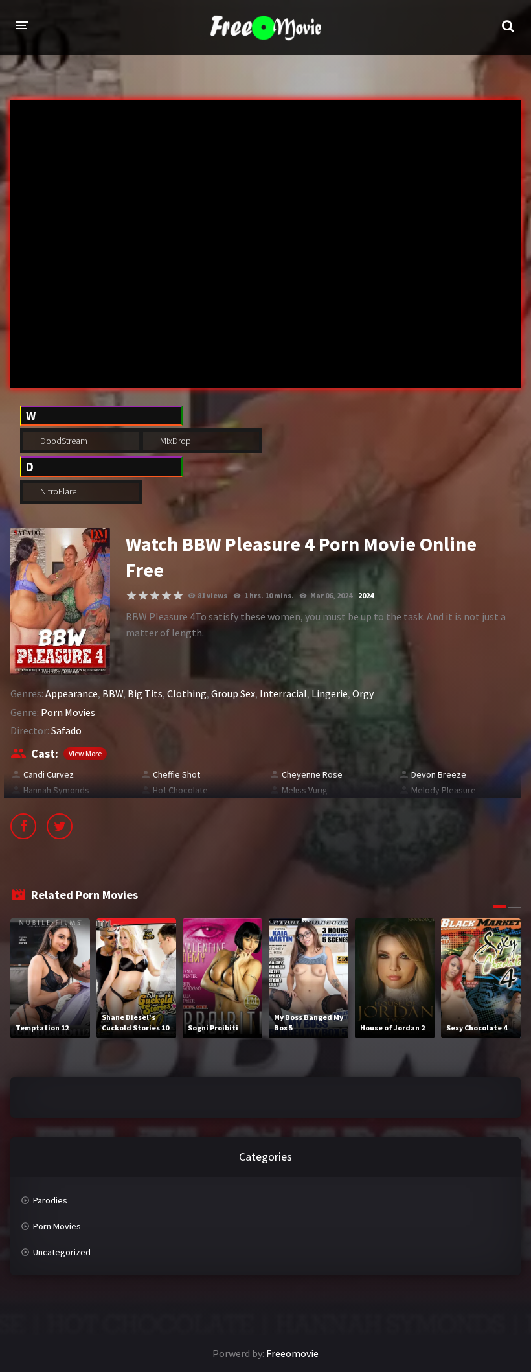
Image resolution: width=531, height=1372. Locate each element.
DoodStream (62, 441)
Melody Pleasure (443, 790)
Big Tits (145, 693)
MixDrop (174, 441)
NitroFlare (57, 491)
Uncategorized (62, 1252)
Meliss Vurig (305, 790)
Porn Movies (68, 712)
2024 (366, 595)
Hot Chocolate (180, 790)
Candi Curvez (48, 774)
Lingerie (329, 693)
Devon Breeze (438, 774)
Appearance (71, 693)
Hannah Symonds (56, 790)
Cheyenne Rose (312, 774)
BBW (112, 693)
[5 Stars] (178, 595)
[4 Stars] (166, 595)
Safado (66, 730)
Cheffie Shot (176, 774)
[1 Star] (131, 595)
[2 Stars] (143, 595)
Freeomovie (292, 1353)
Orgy (363, 693)
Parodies (50, 1200)
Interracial (283, 693)
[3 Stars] (155, 595)
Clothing (187, 693)
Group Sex (233, 693)
